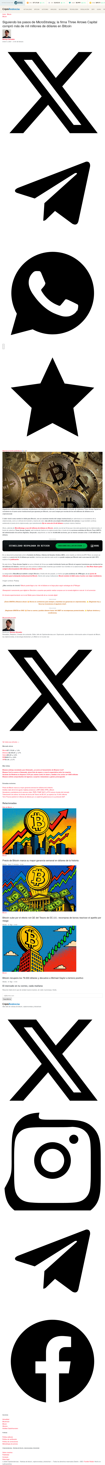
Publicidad (5, 1455)
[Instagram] (52, 1210)
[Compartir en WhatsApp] (52, 343)
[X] (52, 740)
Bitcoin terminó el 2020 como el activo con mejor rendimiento (80, 576)
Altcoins (45, 9)
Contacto (5, 1457)
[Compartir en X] (52, 142)
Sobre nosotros (7, 1452)
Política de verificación (9, 1439)
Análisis (53, 9)
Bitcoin (36, 9)
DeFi (93, 9)
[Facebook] (52, 1411)
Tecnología (74, 9)
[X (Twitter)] (52, 1109)
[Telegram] (52, 1310)
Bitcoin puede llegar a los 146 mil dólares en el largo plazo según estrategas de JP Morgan (50, 585)
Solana (4, 755)
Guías (99, 9)
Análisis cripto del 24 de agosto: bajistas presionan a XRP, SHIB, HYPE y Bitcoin (28, 790)
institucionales (11, 618)
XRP (3, 759)
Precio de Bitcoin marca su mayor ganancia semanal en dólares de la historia (27, 788)
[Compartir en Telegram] (52, 242)
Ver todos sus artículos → (10, 742)
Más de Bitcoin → (8, 807)
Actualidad (28, 9)
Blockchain (63, 9)
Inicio (4, 14)
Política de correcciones (10, 1442)
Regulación (84, 9)
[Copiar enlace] (3, 346)
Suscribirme (7, 999)
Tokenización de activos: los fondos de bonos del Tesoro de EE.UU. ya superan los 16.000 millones (34, 794)
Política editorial (7, 1437)
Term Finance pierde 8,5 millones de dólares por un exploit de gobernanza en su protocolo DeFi (33, 797)
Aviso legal (5, 1459)
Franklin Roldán (89, 1461)
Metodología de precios (10, 1444)
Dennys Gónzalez (8, 39)
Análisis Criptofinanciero (10, 1428)
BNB (3, 757)
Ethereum (5, 753)
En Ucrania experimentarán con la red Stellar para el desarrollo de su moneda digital (29, 595)
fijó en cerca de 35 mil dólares (52, 523)
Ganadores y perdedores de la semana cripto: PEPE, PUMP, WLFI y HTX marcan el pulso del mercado (35, 792)
